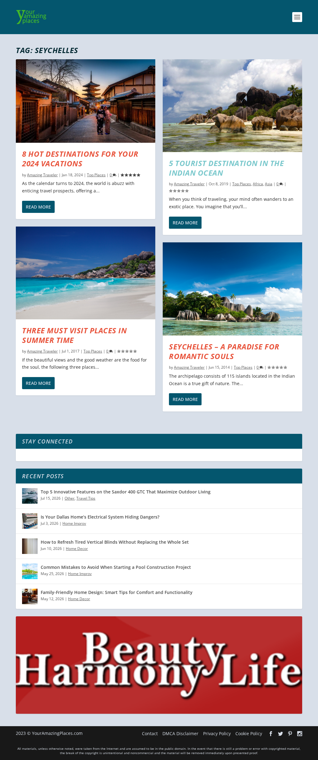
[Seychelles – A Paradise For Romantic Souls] (232, 288)
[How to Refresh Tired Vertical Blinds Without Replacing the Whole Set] (30, 546)
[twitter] (280, 733)
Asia (268, 184)
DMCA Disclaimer (180, 733)
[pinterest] (290, 733)
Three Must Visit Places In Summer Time (74, 335)
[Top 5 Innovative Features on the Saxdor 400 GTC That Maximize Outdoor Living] (30, 496)
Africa (258, 184)
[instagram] (299, 733)
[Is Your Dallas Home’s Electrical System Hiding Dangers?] (30, 521)
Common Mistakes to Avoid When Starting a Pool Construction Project (116, 567)
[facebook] (270, 733)
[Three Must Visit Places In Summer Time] (85, 273)
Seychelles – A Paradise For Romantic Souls (224, 351)
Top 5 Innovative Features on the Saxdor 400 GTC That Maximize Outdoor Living (126, 492)
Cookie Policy (248, 733)
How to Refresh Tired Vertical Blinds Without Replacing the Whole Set (115, 542)
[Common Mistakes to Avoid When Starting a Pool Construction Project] (30, 571)
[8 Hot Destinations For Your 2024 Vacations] (85, 101)
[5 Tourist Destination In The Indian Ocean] (232, 105)
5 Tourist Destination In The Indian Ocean (226, 168)
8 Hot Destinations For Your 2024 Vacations (80, 159)
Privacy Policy (217, 733)
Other (70, 498)
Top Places (96, 175)
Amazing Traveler (42, 175)
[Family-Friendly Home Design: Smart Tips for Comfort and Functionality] (30, 596)
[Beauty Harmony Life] (159, 712)
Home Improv (74, 523)
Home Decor (77, 548)
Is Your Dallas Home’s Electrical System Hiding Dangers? (100, 517)
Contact (150, 733)
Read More (38, 207)
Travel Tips (85, 498)
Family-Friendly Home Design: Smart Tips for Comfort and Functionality (117, 592)
